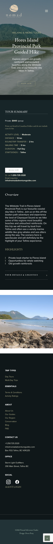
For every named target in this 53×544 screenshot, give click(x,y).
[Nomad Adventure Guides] (13, 11)
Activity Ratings (11, 396)
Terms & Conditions (13, 392)
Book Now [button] (26, 83)
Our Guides (10, 414)
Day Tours (9, 376)
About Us (9, 411)
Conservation (11, 421)
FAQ (7, 428)
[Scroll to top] (47, 538)
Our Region (10, 418)
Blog (7, 425)
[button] (46, 11)
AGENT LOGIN (13, 487)
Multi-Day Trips (11, 380)
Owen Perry (29, 533)
